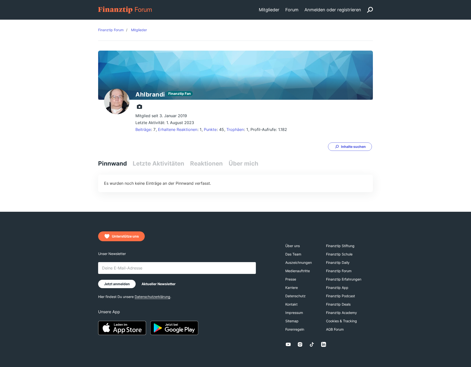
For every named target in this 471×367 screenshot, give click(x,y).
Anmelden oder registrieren (332, 9)
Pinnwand (112, 163)
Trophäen (235, 129)
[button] (350, 146)
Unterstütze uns (125, 236)
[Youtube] (288, 344)
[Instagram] (300, 344)
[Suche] (370, 10)
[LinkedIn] (324, 344)
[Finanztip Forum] (125, 9)
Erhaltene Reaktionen (177, 129)
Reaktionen (206, 163)
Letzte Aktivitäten (158, 163)
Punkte (210, 129)
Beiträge (143, 129)
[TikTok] (312, 344)
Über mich (243, 163)
